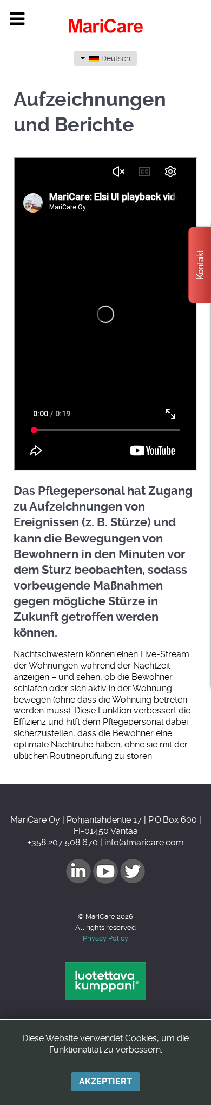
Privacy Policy (105, 938)
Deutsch (114, 58)
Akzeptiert (105, 1081)
